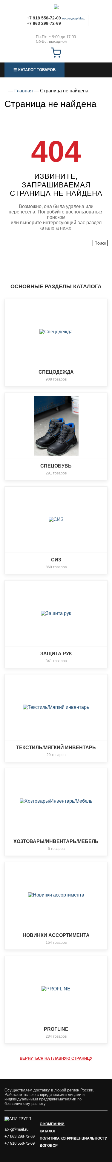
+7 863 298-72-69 (44, 23)
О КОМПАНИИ (52, 1124)
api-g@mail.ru (16, 1129)
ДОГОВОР (49, 1145)
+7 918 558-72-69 (44, 18)
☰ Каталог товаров (34, 70)
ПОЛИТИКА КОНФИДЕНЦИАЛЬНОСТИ (74, 1138)
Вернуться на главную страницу (56, 1058)
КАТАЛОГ (48, 1131)
